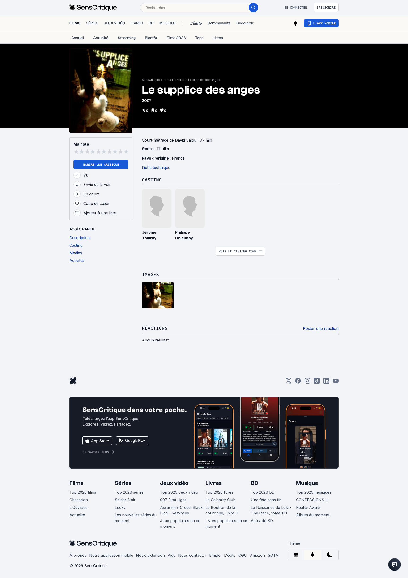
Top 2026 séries (129, 492)
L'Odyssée (78, 507)
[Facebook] (298, 382)
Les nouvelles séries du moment (136, 518)
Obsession (78, 499)
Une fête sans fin (266, 499)
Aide (171, 555)
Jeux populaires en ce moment (180, 523)
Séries (123, 483)
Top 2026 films (82, 492)
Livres (213, 483)
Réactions (154, 328)
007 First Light (173, 499)
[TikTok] (317, 382)
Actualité (77, 515)
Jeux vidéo (174, 483)
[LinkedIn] (326, 382)
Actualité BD (262, 520)
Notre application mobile (111, 555)
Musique (307, 483)
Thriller (179, 80)
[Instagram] (307, 382)
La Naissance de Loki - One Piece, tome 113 (271, 510)
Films (167, 80)
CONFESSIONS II (312, 499)
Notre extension (150, 555)
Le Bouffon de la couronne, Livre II (221, 510)
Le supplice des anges (204, 80)
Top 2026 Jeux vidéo (179, 492)
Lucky (120, 507)
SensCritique (151, 80)
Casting (152, 179)
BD (254, 483)
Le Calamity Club (220, 499)
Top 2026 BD (263, 492)
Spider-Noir (125, 499)
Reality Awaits (308, 507)
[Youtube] (336, 382)
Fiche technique (156, 167)
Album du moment (312, 515)
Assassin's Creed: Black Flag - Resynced (181, 510)
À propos (77, 555)
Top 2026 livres (219, 492)
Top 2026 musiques (313, 492)
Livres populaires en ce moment (226, 523)
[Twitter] (288, 382)
